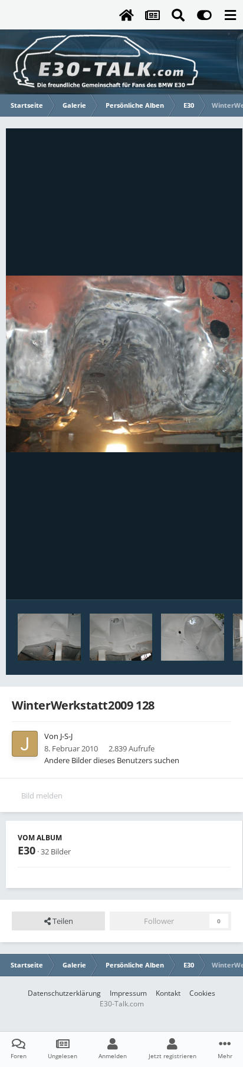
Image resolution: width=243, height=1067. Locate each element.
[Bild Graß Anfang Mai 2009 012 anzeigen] (49, 637)
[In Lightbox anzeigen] (124, 364)
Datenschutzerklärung (64, 993)
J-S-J (66, 736)
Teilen (62, 921)
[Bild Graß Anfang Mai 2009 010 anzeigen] (192, 637)
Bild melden (42, 795)
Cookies (202, 993)
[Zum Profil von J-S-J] (25, 744)
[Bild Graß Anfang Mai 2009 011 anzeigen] (121, 637)
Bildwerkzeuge (190, 578)
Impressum (128, 993)
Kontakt (168, 993)
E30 (26, 850)
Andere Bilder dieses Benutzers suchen (111, 760)
